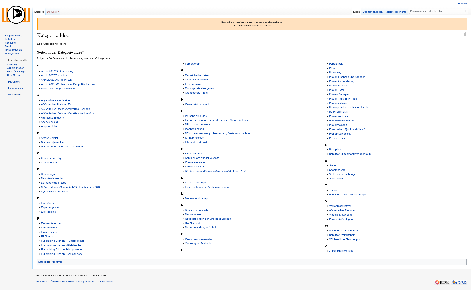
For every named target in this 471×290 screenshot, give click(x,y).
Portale (8, 46)
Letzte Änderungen (16, 71)
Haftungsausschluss (86, 281)
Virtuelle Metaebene (341, 214)
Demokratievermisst (52, 178)
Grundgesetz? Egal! (196, 92)
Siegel (332, 165)
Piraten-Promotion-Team (343, 98)
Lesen (356, 11)
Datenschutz (42, 281)
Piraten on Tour (338, 85)
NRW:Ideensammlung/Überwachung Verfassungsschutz (217, 133)
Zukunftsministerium (341, 250)
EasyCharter (48, 202)
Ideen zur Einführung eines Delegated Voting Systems (216, 120)
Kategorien (10, 43)
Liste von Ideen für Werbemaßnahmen (207, 186)
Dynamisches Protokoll (54, 191)
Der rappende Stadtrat (54, 182)
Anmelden (463, 3)
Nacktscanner (193, 214)
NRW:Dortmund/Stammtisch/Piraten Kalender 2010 (71, 187)
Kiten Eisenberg (194, 153)
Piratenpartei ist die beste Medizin (349, 107)
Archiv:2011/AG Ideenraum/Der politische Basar (69, 84)
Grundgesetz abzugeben (199, 88)
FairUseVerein (49, 227)
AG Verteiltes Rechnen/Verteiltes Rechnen (65, 108)
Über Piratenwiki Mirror (62, 281)
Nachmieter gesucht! (197, 209)
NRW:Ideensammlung (198, 124)
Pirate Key (335, 72)
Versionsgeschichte (395, 11)
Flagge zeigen (49, 231)
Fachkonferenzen (51, 223)
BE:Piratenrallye (338, 111)
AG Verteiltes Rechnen (342, 210)
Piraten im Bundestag (341, 81)
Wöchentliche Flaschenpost (345, 239)
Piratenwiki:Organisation (199, 238)
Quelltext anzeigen (373, 11)
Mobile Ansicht (105, 281)
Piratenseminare (338, 116)
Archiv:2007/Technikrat (54, 75)
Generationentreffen (197, 79)
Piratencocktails (338, 102)
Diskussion (53, 11)
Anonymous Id (49, 121)
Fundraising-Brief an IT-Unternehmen (63, 240)
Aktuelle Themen (15, 68)
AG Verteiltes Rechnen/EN (56, 104)
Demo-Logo (48, 174)
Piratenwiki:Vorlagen (341, 219)
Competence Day (51, 158)
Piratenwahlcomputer (341, 120)
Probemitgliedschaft (340, 133)
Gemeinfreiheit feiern (197, 75)
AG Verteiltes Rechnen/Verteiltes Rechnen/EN (67, 113)
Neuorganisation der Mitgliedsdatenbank (208, 218)
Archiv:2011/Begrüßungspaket (58, 88)
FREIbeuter (47, 236)
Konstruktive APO (195, 166)
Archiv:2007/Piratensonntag (57, 71)
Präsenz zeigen (338, 138)
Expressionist (48, 211)
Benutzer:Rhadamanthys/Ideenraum (350, 153)
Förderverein (192, 63)
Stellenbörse (336, 178)
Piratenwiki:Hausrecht (197, 104)
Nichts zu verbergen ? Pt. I (200, 227)
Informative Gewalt (196, 141)
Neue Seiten (13, 75)
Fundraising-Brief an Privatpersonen (62, 249)
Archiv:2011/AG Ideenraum (56, 79)
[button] (17, 60)
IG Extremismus (194, 137)
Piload (332, 68)
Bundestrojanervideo (53, 142)
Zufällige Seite (12, 53)
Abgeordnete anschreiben (56, 100)
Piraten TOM (336, 89)
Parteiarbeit (336, 63)
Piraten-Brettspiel (339, 94)
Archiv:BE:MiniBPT (52, 137)
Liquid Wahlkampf (195, 182)
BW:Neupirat (192, 222)
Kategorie (43, 261)
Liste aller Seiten (13, 50)
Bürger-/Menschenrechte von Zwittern (63, 146)
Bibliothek (10, 39)
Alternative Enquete (52, 117)
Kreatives (57, 261)
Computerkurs (49, 162)
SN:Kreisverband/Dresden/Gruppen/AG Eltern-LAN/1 (216, 170)
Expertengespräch (51, 207)
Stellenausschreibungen (343, 174)
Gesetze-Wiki (193, 84)
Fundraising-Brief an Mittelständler (61, 245)
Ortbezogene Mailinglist (199, 243)
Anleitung (12, 64)
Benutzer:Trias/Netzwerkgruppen (348, 194)
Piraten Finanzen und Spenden (347, 76)
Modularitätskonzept (197, 198)
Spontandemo (337, 169)
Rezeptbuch (336, 149)
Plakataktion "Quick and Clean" (347, 129)
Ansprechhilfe (49, 126)
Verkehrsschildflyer (340, 205)
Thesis (333, 190)
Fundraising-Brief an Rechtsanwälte (62, 253)
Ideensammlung (194, 128)
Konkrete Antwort (195, 162)
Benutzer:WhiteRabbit (342, 234)
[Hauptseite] (16, 14)
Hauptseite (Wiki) (13, 35)
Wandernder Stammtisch (343, 230)
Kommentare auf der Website (202, 157)
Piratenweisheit (338, 124)
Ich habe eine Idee (196, 115)
